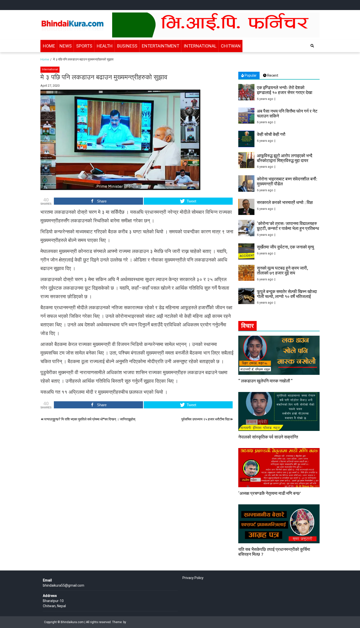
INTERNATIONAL (200, 45)
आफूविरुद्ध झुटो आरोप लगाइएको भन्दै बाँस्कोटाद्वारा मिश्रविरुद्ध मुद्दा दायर (284, 158)
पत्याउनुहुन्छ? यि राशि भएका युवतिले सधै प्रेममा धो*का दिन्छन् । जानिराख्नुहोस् (89, 419)
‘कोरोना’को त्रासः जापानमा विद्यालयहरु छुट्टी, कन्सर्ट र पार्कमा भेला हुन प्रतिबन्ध (288, 225)
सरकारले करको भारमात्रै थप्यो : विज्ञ (285, 202)
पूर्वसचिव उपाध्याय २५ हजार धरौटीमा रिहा (205, 419)
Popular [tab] (250, 75)
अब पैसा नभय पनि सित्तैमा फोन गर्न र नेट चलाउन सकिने (287, 113)
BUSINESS (127, 45)
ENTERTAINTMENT (160, 45)
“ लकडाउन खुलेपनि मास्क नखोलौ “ (265, 381)
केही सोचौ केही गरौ (271, 134)
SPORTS (84, 45)
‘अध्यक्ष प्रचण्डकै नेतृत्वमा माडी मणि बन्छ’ (269, 493)
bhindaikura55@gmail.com (63, 585)
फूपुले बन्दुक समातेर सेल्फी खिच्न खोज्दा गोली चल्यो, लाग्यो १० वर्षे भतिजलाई (287, 293)
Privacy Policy (193, 578)
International (50, 69)
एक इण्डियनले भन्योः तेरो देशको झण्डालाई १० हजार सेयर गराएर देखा (284, 89)
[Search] (312, 46)
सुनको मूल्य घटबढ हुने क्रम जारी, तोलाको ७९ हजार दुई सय (282, 270)
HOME (49, 45)
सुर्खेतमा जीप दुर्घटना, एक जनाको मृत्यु (285, 247)
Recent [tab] (272, 75)
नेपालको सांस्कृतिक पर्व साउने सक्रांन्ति (268, 437)
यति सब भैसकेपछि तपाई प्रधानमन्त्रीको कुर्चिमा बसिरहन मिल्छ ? (274, 551)
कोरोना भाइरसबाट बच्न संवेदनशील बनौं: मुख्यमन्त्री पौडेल (287, 181)
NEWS (66, 45)
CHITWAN (231, 45)
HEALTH (105, 45)
